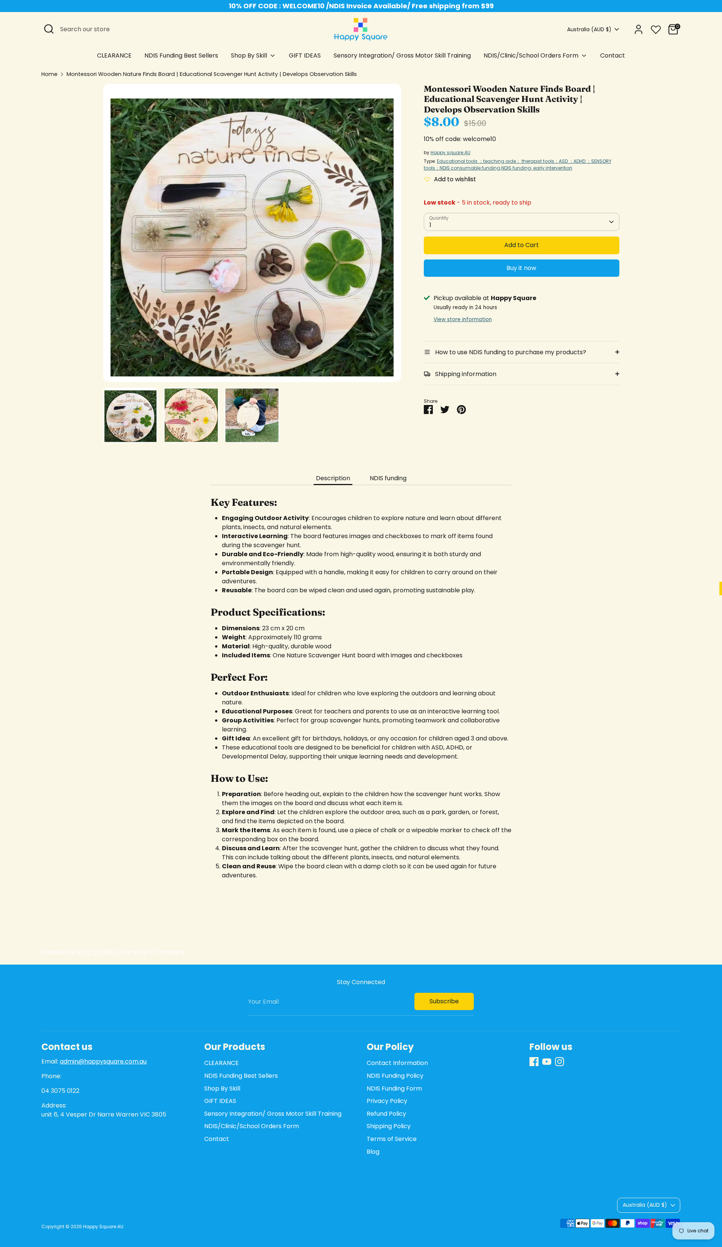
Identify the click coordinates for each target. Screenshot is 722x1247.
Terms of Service (392, 1139)
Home (49, 74)
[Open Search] (48, 28)
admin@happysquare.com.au (103, 1061)
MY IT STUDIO (95, 952)
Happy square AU (450, 152)
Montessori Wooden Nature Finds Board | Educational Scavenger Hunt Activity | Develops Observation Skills (212, 74)
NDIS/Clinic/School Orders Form (532, 55)
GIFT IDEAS (305, 55)
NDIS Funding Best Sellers (181, 55)
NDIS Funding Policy (395, 1075)
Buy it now (521, 267)
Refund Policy (386, 1113)
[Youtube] (546, 1061)
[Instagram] (559, 1061)
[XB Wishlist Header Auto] (655, 28)
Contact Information (397, 1063)
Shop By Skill (249, 55)
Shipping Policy (389, 1126)
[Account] (638, 29)
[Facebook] (533, 1061)
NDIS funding (388, 478)
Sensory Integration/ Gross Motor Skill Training (402, 55)
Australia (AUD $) (589, 29)
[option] (252, 236)
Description (333, 478)
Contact (612, 55)
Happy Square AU (103, 1226)
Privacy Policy (387, 1101)
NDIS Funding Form (394, 1088)
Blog (373, 1151)
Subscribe (444, 1001)
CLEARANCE (114, 55)
